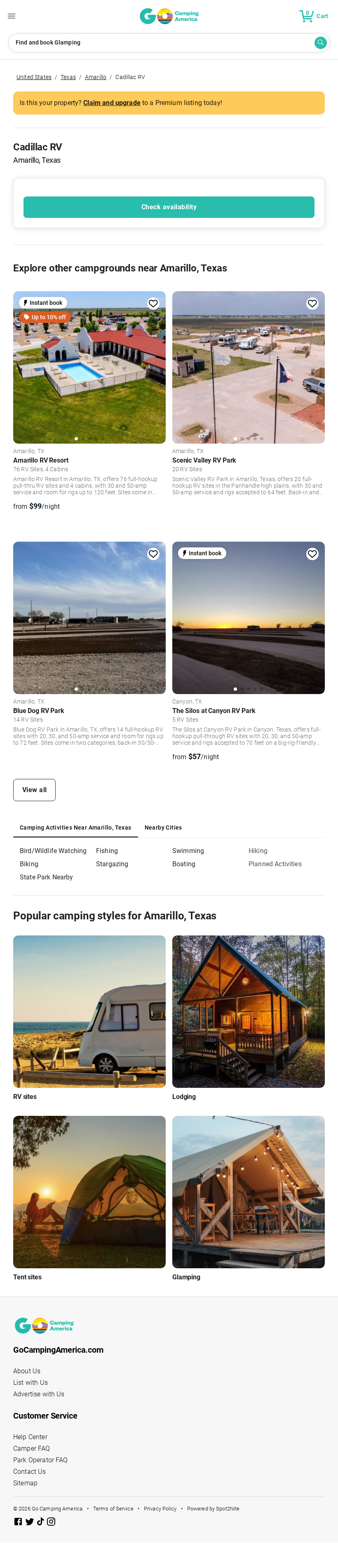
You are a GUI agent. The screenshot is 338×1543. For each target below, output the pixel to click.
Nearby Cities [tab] (163, 827)
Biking (29, 864)
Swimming (188, 851)
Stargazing (112, 864)
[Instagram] (51, 1523)
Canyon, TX (187, 702)
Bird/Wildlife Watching (53, 851)
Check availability (169, 207)
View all (34, 790)
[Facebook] (19, 1523)
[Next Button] (156, 366)
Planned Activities (275, 864)
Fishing (107, 851)
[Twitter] (30, 1523)
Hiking (258, 851)
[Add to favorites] (153, 303)
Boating (183, 864)
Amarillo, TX (29, 451)
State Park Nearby (46, 877)
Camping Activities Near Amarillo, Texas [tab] (75, 827)
